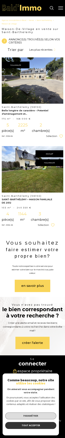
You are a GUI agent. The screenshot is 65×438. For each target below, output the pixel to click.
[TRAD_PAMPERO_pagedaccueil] (22, 10)
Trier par (16, 50)
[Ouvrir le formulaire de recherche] (52, 8)
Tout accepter (31, 425)
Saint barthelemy (44, 20)
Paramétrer (30, 415)
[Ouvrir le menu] (60, 8)
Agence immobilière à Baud (14, 20)
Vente (31, 20)
